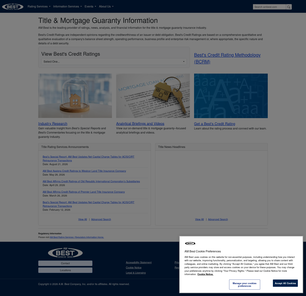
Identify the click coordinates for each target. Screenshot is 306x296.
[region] (241, 264)
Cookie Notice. (205, 274)
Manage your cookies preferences (244, 284)
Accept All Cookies (285, 283)
